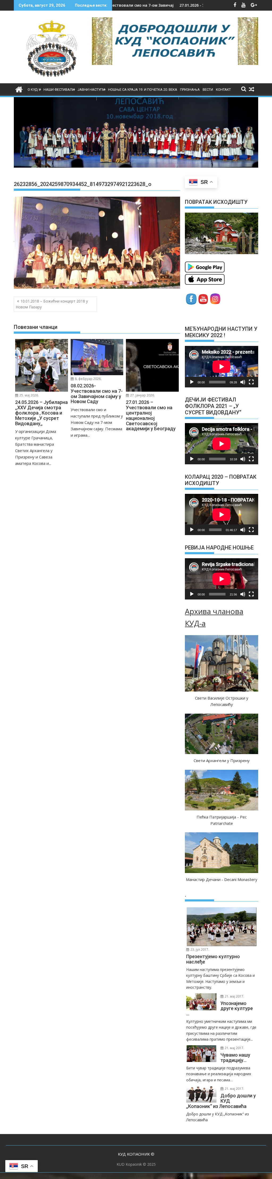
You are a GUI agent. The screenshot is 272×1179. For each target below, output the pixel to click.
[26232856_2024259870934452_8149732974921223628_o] (97, 287)
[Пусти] (191, 382)
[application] (221, 366)
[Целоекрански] (251, 382)
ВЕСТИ (208, 90)
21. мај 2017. (234, 996)
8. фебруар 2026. (87, 379)
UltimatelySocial (173, 1175)
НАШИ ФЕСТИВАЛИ (59, 90)
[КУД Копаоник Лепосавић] (19, 89)
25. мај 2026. (29, 395)
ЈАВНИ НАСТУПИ (91, 90)
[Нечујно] (242, 382)
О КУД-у (34, 90)
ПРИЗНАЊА (190, 90)
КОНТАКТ (223, 90)
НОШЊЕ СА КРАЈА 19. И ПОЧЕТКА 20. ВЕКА (142, 90)
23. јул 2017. (199, 949)
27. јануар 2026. (142, 395)
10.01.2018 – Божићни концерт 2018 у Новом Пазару (52, 304)
